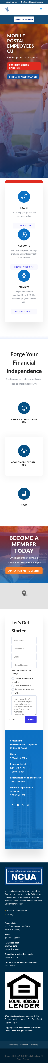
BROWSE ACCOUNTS (24, 267)
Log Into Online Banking (19, 66)
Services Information (24, 689)
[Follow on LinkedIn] (17, 805)
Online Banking (24, 19)
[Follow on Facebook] (12, 805)
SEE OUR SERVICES (24, 312)
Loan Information (23, 685)
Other (17, 692)
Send (31, 719)
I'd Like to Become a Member (22, 680)
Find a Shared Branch (23, 77)
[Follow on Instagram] (28, 805)
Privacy (10, 915)
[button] (25, 593)
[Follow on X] (23, 805)
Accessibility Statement (17, 911)
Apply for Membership (24, 570)
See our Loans (24, 226)
